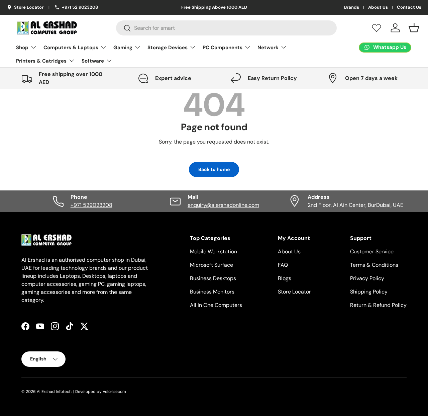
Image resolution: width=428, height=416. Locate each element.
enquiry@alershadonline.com (223, 205)
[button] (414, 27)
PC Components (222, 47)
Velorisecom (114, 391)
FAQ (283, 264)
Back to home (214, 169)
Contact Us (409, 7)
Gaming (122, 47)
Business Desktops (213, 278)
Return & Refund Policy (378, 305)
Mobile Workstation (213, 251)
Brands (351, 7)
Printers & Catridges (41, 61)
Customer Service (372, 251)
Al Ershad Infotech (54, 391)
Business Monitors (212, 291)
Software (93, 61)
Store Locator (294, 291)
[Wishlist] (376, 27)
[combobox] (226, 27)
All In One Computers (216, 305)
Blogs (284, 278)
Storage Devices (167, 47)
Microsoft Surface (211, 264)
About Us (378, 7)
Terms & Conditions (374, 264)
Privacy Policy (367, 278)
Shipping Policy (369, 291)
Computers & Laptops (70, 47)
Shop (22, 47)
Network (268, 47)
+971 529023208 (91, 205)
